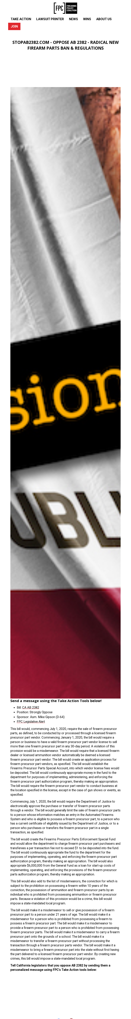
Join (14, 26)
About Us (104, 19)
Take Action (21, 19)
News (73, 19)
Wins (87, 19)
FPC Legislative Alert (31, 722)
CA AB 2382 (30, 707)
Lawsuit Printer (50, 19)
